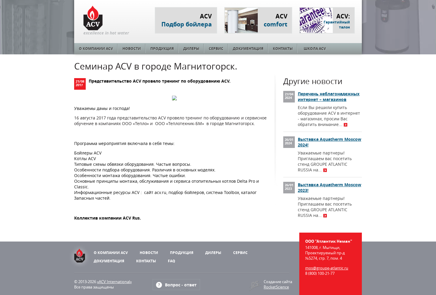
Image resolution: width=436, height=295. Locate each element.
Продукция (162, 48)
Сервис (216, 48)
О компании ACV (96, 48)
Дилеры (191, 48)
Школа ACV (315, 48)
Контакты (283, 48)
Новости (131, 48)
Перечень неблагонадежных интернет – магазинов (328, 96)
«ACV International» (114, 281)
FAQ (171, 261)
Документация (248, 48)
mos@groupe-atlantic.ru (326, 268)
